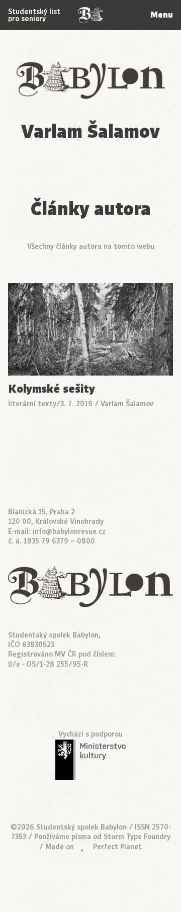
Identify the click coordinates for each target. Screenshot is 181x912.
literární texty (32, 404)
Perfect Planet (117, 847)
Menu (161, 15)
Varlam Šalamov (127, 404)
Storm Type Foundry (137, 837)
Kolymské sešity (51, 389)
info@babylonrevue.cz (69, 531)
